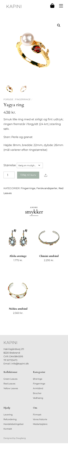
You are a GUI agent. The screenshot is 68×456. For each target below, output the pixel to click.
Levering (8, 414)
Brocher (37, 393)
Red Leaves (9, 383)
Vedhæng (38, 398)
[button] (59, 25)
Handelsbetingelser (13, 424)
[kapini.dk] (14, 6)
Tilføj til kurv (28, 175)
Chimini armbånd (49, 256)
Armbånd (38, 388)
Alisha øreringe (18, 256)
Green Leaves (10, 379)
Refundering (10, 419)
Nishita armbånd (18, 308)
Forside (8, 99)
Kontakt (7, 428)
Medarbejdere (40, 424)
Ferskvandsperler (46, 188)
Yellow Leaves (10, 388)
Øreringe (37, 379)
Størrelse (9, 165)
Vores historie (40, 419)
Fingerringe (23, 99)
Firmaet (37, 414)
